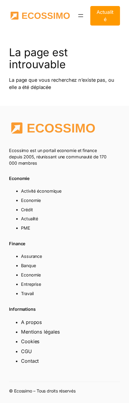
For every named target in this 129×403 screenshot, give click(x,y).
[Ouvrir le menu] (80, 15)
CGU (26, 351)
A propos (31, 322)
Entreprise (31, 284)
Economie (31, 200)
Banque (28, 265)
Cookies (30, 341)
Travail (27, 293)
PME (25, 228)
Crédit (27, 209)
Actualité (105, 15)
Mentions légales (40, 332)
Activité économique (41, 191)
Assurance (31, 256)
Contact (30, 361)
